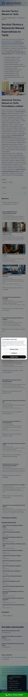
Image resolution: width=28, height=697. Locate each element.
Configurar (14, 353)
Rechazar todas (14, 349)
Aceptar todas (14, 357)
